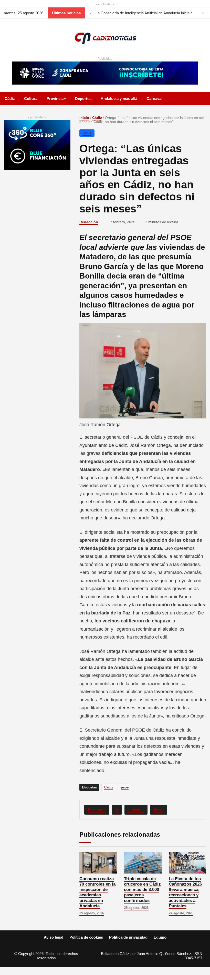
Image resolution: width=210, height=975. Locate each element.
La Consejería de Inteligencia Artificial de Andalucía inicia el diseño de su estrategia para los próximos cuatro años (147, 13)
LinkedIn (136, 810)
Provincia (55, 98)
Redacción (88, 222)
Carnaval (154, 98)
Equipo (160, 937)
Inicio (84, 118)
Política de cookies (86, 937)
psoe (125, 787)
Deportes (83, 98)
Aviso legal (53, 937)
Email (158, 810)
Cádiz (10, 98)
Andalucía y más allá (119, 98)
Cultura (30, 98)
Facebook (97, 810)
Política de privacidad (128, 937)
